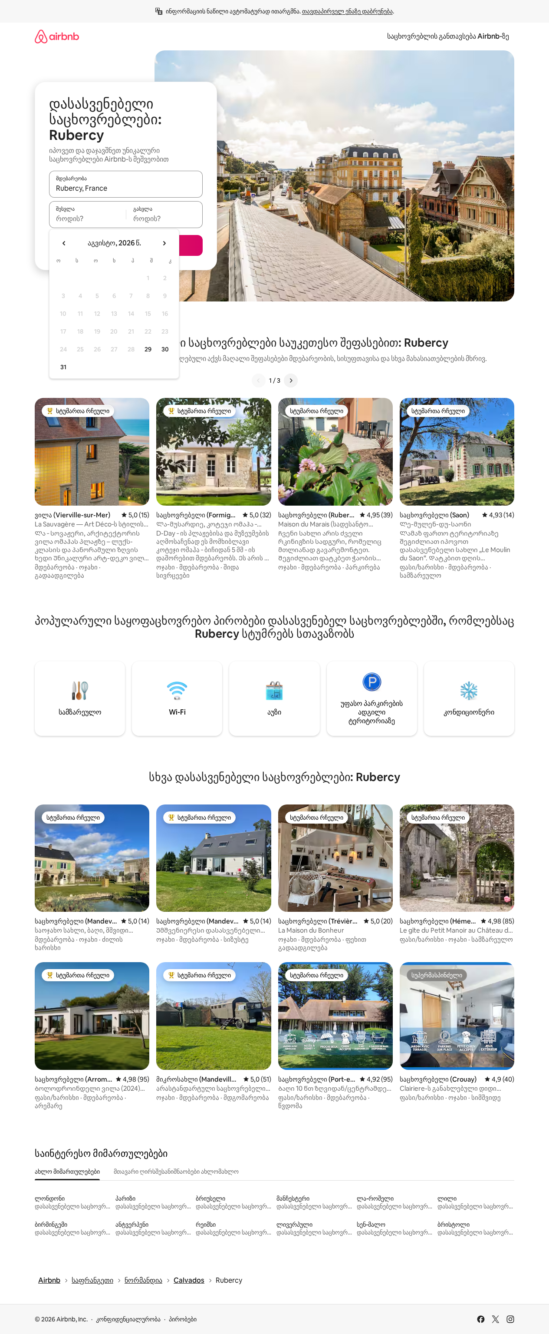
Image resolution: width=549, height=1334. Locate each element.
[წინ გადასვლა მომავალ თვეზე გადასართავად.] (164, 243)
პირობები (183, 1319)
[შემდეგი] (291, 380)
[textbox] (87, 218)
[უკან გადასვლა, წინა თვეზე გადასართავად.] (64, 243)
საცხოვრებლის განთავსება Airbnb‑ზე (448, 36)
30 (165, 349)
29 (148, 349)
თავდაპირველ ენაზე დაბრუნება (347, 11)
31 (63, 367)
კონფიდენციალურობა (128, 1319)
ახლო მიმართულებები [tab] (67, 1171)
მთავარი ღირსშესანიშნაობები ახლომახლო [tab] (176, 1171)
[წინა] (259, 380)
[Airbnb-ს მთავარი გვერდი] (57, 36)
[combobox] (126, 188)
